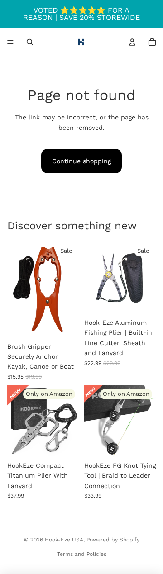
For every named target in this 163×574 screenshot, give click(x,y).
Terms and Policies (81, 554)
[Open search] (30, 42)
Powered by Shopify (112, 539)
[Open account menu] (132, 42)
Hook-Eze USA (64, 539)
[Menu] (10, 42)
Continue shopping (81, 161)
